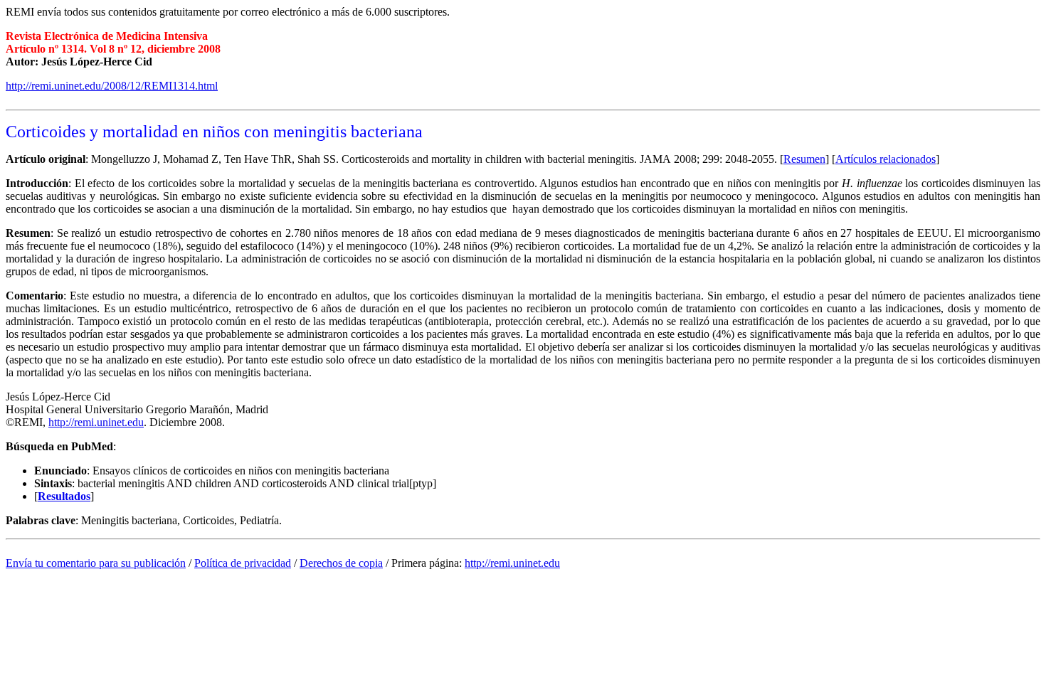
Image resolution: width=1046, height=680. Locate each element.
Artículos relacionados (885, 159)
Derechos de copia (341, 563)
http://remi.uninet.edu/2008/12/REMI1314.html (112, 86)
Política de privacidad (242, 563)
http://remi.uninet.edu (96, 422)
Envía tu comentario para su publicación (96, 563)
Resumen (804, 159)
